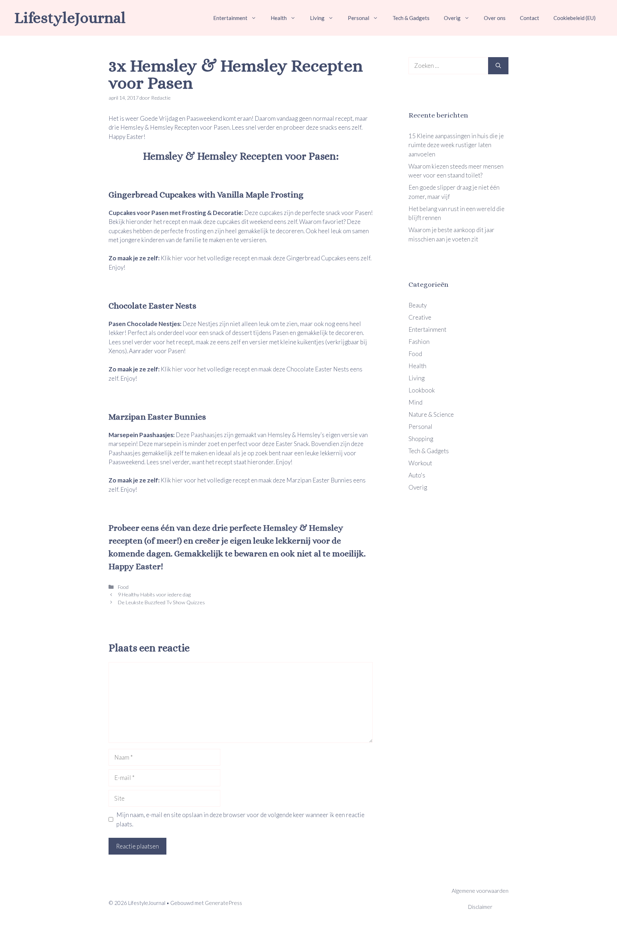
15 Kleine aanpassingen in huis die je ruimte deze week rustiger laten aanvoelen (456, 145)
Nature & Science (431, 414)
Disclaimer (480, 907)
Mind (415, 402)
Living (317, 18)
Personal (358, 18)
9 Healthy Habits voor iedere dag (154, 594)
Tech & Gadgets (411, 18)
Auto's (416, 475)
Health (279, 18)
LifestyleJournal (70, 17)
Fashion (419, 341)
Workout (420, 463)
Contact (529, 18)
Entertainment (230, 18)
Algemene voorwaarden (480, 890)
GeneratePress (223, 903)
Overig (452, 18)
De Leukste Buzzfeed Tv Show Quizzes (161, 602)
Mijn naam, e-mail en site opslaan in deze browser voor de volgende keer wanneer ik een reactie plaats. (240, 819)
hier (178, 258)
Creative (419, 317)
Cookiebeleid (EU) (574, 18)
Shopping (420, 438)
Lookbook (421, 390)
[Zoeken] (498, 65)
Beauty (417, 305)
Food (123, 587)
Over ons (495, 18)
